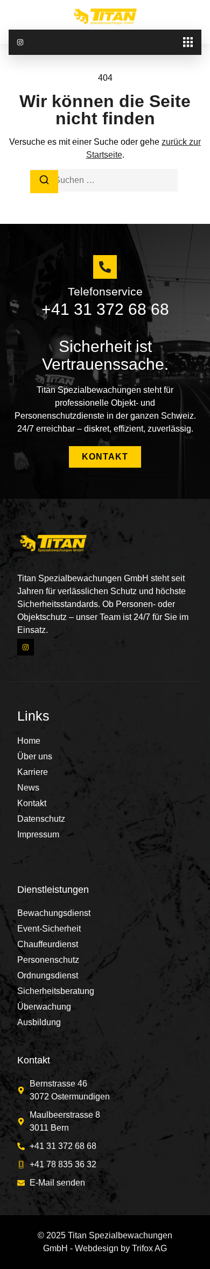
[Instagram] (20, 42)
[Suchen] (44, 181)
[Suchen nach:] (105, 180)
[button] (187, 42)
